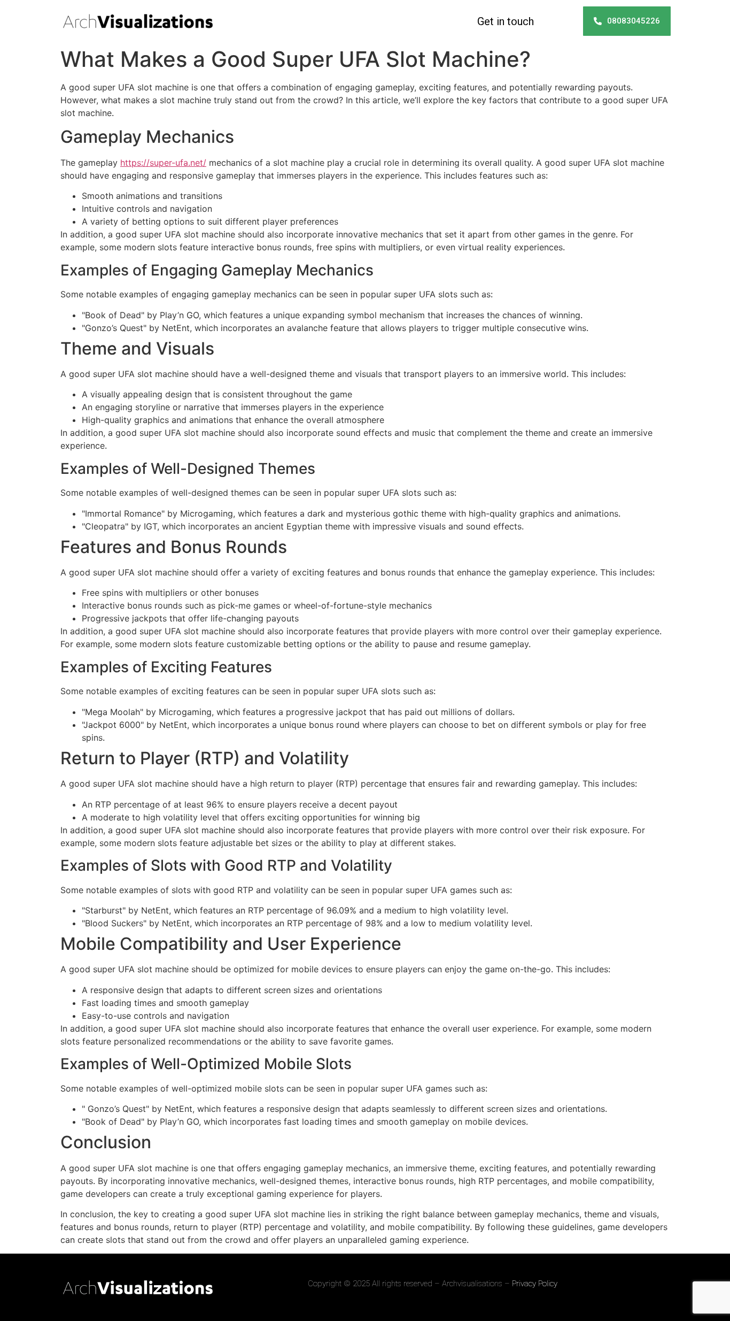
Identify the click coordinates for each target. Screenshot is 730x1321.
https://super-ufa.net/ (163, 162)
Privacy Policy (534, 1283)
